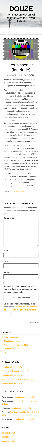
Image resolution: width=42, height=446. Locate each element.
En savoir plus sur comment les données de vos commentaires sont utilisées (20, 310)
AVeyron (31, 75)
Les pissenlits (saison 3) (24, 397)
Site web (7, 272)
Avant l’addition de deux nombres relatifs (18, 379)
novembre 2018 (8, 433)
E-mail (7, 261)
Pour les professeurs (10, 338)
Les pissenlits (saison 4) (12, 383)
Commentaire (9, 218)
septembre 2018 (8, 441)
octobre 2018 (7, 437)
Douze (21, 9)
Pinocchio (9, 353)
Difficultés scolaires (18, 192)
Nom (6, 250)
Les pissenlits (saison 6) (12, 367)
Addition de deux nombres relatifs (15, 371)
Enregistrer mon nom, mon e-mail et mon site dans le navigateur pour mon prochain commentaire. (20, 289)
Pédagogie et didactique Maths (16, 345)
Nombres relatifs (12, 349)
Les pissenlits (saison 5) (12, 375)
